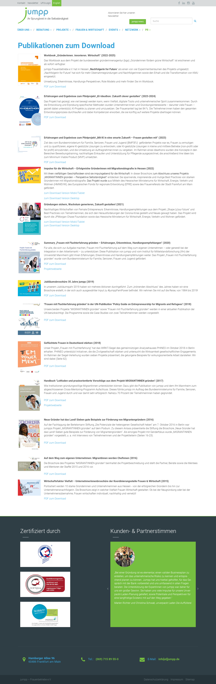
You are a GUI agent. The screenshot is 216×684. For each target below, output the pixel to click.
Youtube (193, 3)
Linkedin (183, 3)
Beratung (43, 29)
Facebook (179, 3)
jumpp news (138, 21)
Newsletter (33, 3)
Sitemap (190, 679)
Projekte (62, 29)
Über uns (23, 29)
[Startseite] (44, 15)
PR (147, 29)
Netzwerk (131, 29)
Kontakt (21, 3)
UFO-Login (46, 3)
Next (198, 588)
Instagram (188, 3)
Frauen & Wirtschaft (89, 29)
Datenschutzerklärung (156, 679)
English (56, 3)
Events (113, 29)
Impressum (177, 679)
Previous (108, 588)
